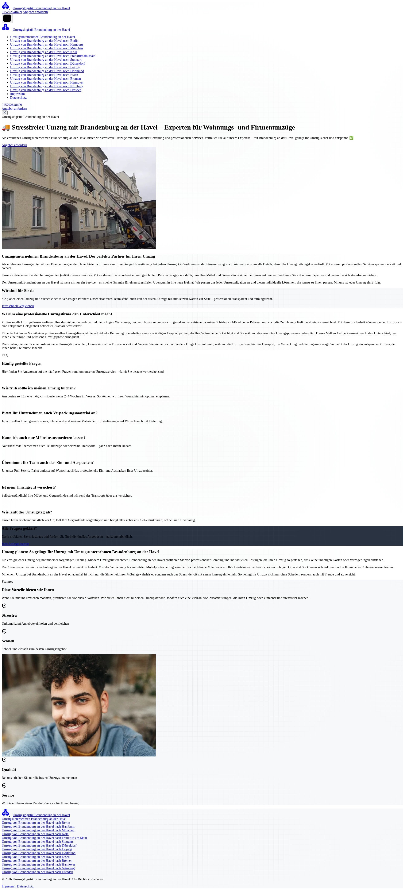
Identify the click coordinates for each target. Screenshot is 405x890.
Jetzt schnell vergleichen (18, 306)
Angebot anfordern (35, 12)
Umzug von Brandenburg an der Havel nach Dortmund (47, 71)
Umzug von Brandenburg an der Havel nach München (46, 48)
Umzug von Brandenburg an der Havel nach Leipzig (45, 67)
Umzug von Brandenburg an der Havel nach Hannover (47, 82)
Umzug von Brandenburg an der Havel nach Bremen (45, 78)
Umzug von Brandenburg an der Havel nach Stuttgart (45, 59)
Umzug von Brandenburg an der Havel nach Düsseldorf (47, 63)
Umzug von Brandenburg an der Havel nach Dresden (45, 90)
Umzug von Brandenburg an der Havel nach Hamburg (46, 44)
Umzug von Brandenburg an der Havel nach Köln (43, 52)
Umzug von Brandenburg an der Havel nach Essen (44, 75)
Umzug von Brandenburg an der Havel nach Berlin (44, 40)
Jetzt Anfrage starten (15, 544)
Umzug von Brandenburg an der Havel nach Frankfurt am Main (52, 56)
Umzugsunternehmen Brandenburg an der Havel (42, 37)
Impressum (17, 94)
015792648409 (12, 12)
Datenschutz (18, 97)
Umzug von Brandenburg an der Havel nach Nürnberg (46, 86)
